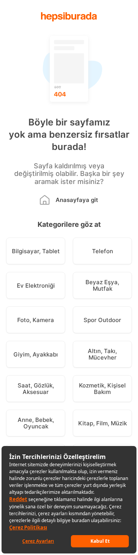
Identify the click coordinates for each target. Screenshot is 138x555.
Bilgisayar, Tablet (36, 251)
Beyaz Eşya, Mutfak (102, 285)
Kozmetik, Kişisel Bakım (102, 388)
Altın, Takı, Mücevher (102, 354)
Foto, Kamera (35, 320)
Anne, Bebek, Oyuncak (36, 423)
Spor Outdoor (102, 320)
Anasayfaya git (77, 199)
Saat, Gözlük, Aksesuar (36, 388)
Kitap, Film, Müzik (102, 423)
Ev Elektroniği (36, 285)
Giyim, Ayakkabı (35, 354)
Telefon (102, 251)
